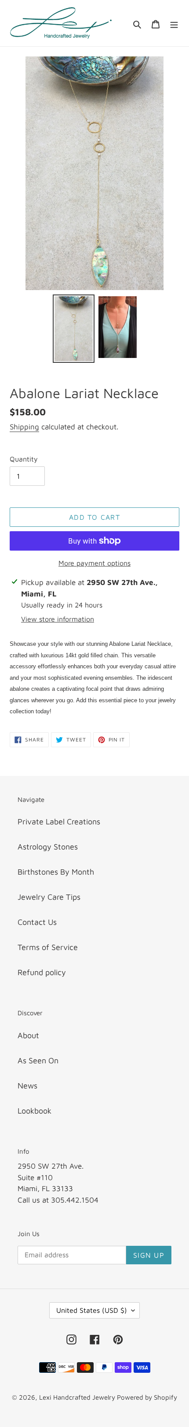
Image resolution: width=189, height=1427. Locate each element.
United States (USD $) (91, 1310)
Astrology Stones (48, 846)
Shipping (24, 426)
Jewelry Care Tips (49, 897)
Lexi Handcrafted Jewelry (78, 1397)
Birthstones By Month (56, 871)
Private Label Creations (59, 821)
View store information (57, 619)
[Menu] (174, 23)
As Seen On (38, 1060)
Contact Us (37, 922)
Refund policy (42, 972)
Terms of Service (48, 947)
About (28, 1035)
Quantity (24, 459)
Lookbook (34, 1110)
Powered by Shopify (147, 1397)
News (27, 1085)
